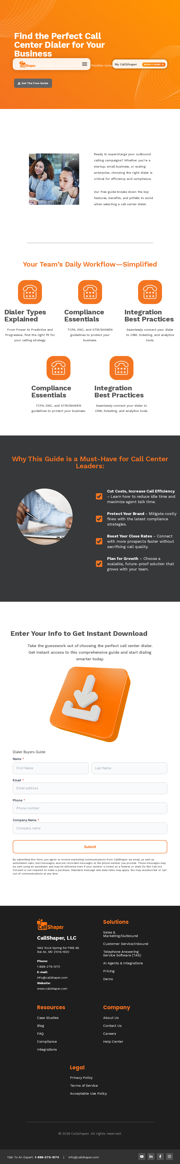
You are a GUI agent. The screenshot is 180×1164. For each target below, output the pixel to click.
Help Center (113, 1041)
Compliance (47, 1041)
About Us (111, 1018)
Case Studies (48, 1018)
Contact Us (112, 1026)
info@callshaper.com (52, 977)
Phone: (42, 961)
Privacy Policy (81, 1077)
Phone (19, 800)
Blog (40, 1026)
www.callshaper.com (52, 988)
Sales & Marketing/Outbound (120, 934)
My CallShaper (126, 64)
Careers (109, 1033)
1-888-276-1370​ (48, 966)
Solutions (116, 922)
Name (18, 758)
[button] (85, 64)
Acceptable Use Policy (88, 1093)
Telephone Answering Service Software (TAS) (122, 953)
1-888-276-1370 (47, 1157)
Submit (90, 847)
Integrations (47, 1049)
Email (18, 780)
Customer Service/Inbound (125, 944)
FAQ (40, 1033)
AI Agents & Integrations (123, 963)
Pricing (109, 971)
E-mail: (42, 972)
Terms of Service (84, 1085)
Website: (44, 983)
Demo (108, 979)
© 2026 (64, 1133)
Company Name (26, 820)
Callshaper (80, 1133)
